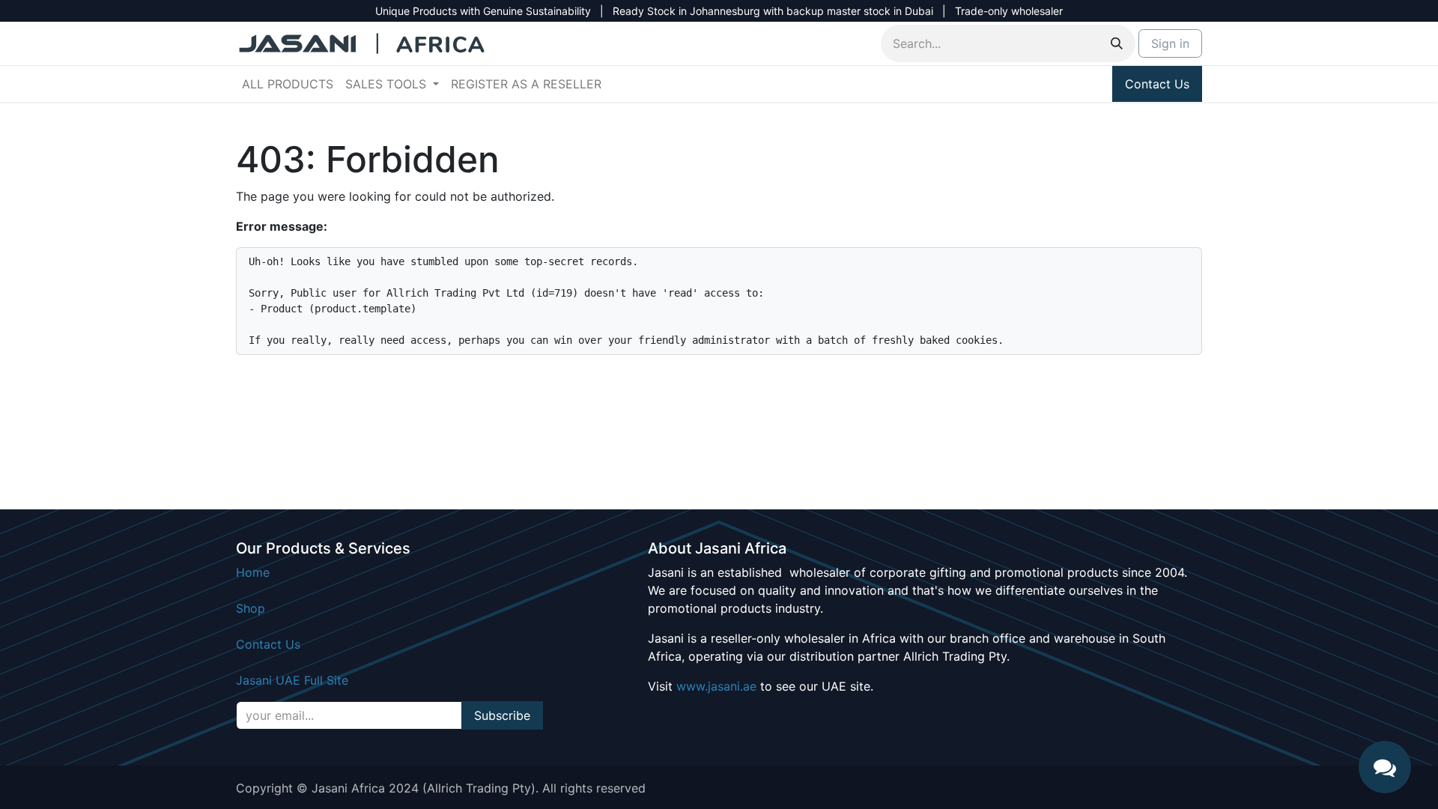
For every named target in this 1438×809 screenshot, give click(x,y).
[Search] (1116, 43)
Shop (250, 608)
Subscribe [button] (502, 715)
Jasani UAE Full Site (292, 680)
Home (253, 572)
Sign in (1170, 43)
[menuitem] (287, 84)
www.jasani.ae (716, 686)
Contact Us (1157, 83)
